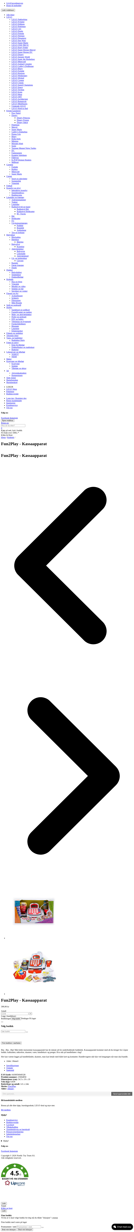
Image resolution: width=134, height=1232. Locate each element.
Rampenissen (17, 375)
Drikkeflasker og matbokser (23, 347)
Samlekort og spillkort (21, 310)
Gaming (9, 165)
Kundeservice (12, 405)
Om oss (9, 408)
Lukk (4, 1203)
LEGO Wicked (18, 78)
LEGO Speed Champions (22, 85)
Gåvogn (20, 261)
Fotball (9, 186)
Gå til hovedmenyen (14, 3)
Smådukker (16, 275)
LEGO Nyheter (18, 22)
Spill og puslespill (13, 305)
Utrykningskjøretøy (20, 223)
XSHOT (15, 354)
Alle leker (10, 15)
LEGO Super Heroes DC (22, 52)
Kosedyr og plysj (13, 188)
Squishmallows (18, 193)
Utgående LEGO (19, 106)
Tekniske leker (12, 335)
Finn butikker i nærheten (11, 1043)
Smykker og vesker (19, 291)
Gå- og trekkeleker (19, 258)
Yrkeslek (15, 284)
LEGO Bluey (17, 69)
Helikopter (16, 218)
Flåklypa (15, 158)
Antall (3, 1011)
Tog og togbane (18, 232)
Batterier (15, 350)
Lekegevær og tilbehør (15, 352)
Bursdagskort (11, 382)
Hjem (3, 437)
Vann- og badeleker (14, 338)
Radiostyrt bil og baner (21, 207)
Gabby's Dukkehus (19, 132)
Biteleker (15, 239)
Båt (13, 216)
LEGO (9, 17)
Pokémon (15, 125)
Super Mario (17, 129)
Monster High (17, 143)
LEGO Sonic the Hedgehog (23, 59)
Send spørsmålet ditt (121, 1094)
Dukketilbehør (17, 277)
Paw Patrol (16, 113)
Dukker (9, 270)
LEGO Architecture (20, 99)
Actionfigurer (17, 296)
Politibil (20, 225)
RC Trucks (21, 214)
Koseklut (20, 246)
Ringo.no (5, 423)
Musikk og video (19, 286)
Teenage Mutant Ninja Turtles (24, 148)
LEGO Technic (18, 90)
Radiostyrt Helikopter (26, 211)
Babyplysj (16, 244)
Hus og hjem (17, 282)
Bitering (20, 242)
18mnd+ (10, 1089)
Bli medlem (6, 1110)
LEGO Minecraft (19, 61)
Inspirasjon (10, 403)
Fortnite (15, 167)
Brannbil (20, 228)
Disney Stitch (22, 122)
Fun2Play (12, 1086)
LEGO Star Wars (19, 40)
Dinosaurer (16, 300)
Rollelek (9, 279)
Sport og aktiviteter (19, 179)
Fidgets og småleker (14, 333)
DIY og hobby (18, 319)
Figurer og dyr (12, 293)
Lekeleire (15, 328)
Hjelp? (6, 1141)
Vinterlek (15, 183)
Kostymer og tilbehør (15, 361)
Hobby (9, 307)
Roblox (15, 169)
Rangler (15, 263)
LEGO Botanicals (19, 101)
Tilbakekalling (12, 1127)
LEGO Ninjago (18, 36)
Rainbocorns (17, 195)
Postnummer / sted (9, 1227)
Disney (14, 115)
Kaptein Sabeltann (19, 155)
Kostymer (16, 364)
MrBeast (15, 162)
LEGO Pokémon (19, 26)
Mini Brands (17, 303)
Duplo (14, 268)
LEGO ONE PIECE (20, 45)
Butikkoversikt (12, 394)
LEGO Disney (18, 54)
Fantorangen (17, 153)
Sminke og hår (18, 289)
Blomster (15, 326)
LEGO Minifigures (19, 104)
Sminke (15, 366)
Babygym (21, 251)
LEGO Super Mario (20, 43)
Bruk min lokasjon (9, 1230)
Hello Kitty (16, 139)
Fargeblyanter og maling (22, 312)
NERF (14, 357)
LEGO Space (17, 87)
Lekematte (21, 254)
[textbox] (56, 1094)
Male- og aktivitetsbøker (22, 314)
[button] (67, 1175)
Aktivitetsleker (18, 249)
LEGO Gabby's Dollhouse (23, 66)
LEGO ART (17, 97)
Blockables (16, 237)
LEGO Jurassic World (21, 57)
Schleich (15, 298)
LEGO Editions (18, 24)
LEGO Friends (18, 33)
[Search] (42, 1227)
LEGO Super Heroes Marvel (23, 50)
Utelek (9, 176)
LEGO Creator (18, 80)
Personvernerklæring (14, 1132)
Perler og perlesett (19, 317)
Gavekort (10, 1125)
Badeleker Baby (18, 340)
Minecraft (15, 172)
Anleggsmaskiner (19, 200)
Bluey (14, 136)
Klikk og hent (6, 1208)
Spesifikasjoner (12, 1065)
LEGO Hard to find (20, 108)
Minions (15, 141)
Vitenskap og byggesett (21, 321)
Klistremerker (17, 331)
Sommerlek (16, 181)
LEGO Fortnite (18, 71)
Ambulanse (21, 230)
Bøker (9, 359)
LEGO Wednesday (19, 76)
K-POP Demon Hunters (21, 160)
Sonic (14, 146)
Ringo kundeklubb (14, 401)
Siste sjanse (11, 378)
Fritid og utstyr (12, 342)
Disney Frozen (23, 120)
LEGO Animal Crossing (22, 64)
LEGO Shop (11, 389)
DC (13, 150)
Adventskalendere (19, 373)
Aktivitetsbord (23, 256)
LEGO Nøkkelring (19, 19)
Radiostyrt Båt (23, 209)
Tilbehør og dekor (19, 368)
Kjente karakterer (13, 111)
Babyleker (10, 235)
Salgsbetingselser (13, 1134)
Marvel (14, 127)
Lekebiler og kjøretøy (15, 197)
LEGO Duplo (17, 31)
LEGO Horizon (18, 73)
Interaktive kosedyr (19, 190)
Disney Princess (23, 118)
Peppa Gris (16, 134)
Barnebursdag (12, 380)
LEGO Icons (17, 92)
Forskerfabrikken (19, 324)
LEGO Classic (18, 83)
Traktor (15, 202)
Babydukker (17, 272)
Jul (7, 371)
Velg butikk (16, 1019)
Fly (13, 221)
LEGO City (16, 29)
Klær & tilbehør (18, 345)
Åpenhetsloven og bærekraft (18, 1129)
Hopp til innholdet (13, 5)
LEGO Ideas (17, 94)
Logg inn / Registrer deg (16, 398)
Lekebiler (15, 204)
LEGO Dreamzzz (19, 38)
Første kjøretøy (18, 265)
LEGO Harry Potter (20, 47)
